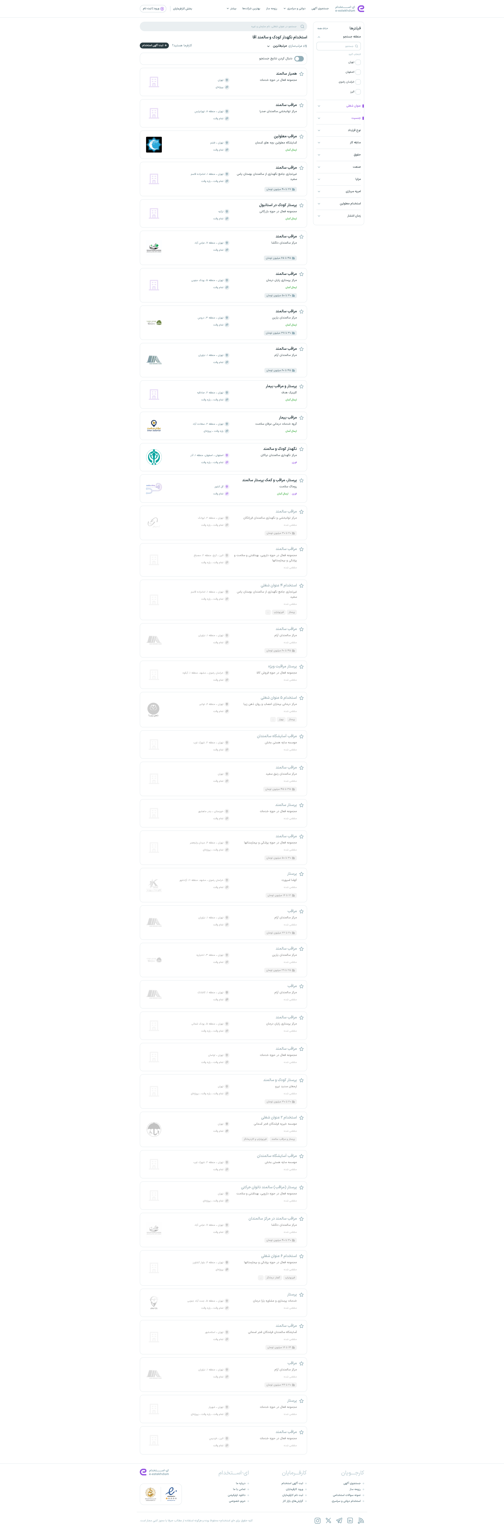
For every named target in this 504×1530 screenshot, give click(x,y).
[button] (338, 62)
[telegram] (339, 1520)
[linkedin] (349, 1520)
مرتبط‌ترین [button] (279, 46)
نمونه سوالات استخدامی (347, 1495)
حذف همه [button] (322, 29)
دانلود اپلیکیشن (237, 1495)
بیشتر (233, 9)
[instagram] (317, 1520)
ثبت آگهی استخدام (153, 45)
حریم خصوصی (237, 1501)
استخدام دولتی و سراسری (346, 1501)
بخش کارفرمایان (182, 9)
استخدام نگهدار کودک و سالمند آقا (280, 37)
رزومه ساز (271, 9)
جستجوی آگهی (320, 9)
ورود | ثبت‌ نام (151, 9)
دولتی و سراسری (296, 9)
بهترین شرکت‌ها (251, 9)
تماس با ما (239, 1489)
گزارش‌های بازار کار (293, 1501)
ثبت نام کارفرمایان (292, 1495)
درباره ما (241, 1483)
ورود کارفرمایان (294, 1489)
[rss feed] (360, 1520)
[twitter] (328, 1520)
